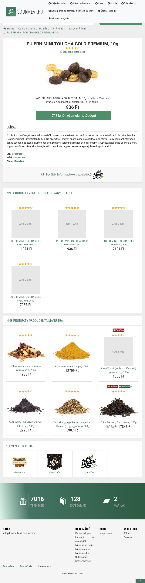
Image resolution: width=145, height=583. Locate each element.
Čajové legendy (108, 11)
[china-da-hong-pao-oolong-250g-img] (118, 406)
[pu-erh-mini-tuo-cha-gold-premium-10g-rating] (72, 208)
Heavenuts (44, 566)
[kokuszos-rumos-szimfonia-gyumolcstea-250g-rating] (25, 335)
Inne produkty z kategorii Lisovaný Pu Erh (39, 193)
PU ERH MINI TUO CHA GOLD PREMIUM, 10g (72, 243)
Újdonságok (81, 557)
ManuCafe (26, 566)
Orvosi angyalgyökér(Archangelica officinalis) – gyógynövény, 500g (72, 424)
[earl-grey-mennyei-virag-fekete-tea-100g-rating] (25, 392)
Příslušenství (130, 3)
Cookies (128, 537)
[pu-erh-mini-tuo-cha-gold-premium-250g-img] (25, 280)
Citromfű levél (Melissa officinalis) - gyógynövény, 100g (118, 370)
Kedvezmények (83, 561)
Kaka (100, 3)
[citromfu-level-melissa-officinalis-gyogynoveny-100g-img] (118, 351)
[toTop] (140, 581)
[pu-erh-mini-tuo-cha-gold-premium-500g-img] (25, 224)
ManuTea (19, 161)
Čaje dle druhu (58, 3)
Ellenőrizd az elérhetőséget (76, 116)
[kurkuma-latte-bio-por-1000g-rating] (72, 335)
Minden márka (82, 549)
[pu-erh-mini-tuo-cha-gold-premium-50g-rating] (118, 208)
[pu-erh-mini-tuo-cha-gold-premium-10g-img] (72, 224)
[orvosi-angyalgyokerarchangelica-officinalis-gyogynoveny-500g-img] (72, 406)
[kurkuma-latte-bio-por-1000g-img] (72, 350)
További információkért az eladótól (69, 174)
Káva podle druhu (82, 3)
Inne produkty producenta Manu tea (34, 320)
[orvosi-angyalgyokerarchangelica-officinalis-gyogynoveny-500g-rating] (72, 392)
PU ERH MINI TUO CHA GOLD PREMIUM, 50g (118, 243)
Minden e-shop (82, 553)
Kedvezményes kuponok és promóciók (84, 537)
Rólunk (127, 533)
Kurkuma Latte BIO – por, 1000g (72, 366)
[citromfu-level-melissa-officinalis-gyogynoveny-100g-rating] (118, 335)
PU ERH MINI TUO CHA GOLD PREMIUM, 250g (25, 298)
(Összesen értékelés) (72, 51)
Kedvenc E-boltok (19, 446)
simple (113, 3)
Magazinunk (105, 533)
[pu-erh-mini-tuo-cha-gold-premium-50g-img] (118, 224)
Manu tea (20, 157)
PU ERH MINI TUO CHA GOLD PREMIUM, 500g (25, 243)
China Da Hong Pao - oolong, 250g (118, 422)
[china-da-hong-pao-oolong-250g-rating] (118, 392)
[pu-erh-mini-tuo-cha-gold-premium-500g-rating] (25, 208)
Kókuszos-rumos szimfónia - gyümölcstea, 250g (25, 368)
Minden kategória (60, 18)
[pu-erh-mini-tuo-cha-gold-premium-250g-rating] (25, 264)
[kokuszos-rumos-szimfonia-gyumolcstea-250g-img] (25, 350)
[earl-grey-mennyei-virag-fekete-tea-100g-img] (25, 406)
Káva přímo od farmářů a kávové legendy (72, 11)
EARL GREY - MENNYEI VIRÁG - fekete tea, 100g (25, 424)
